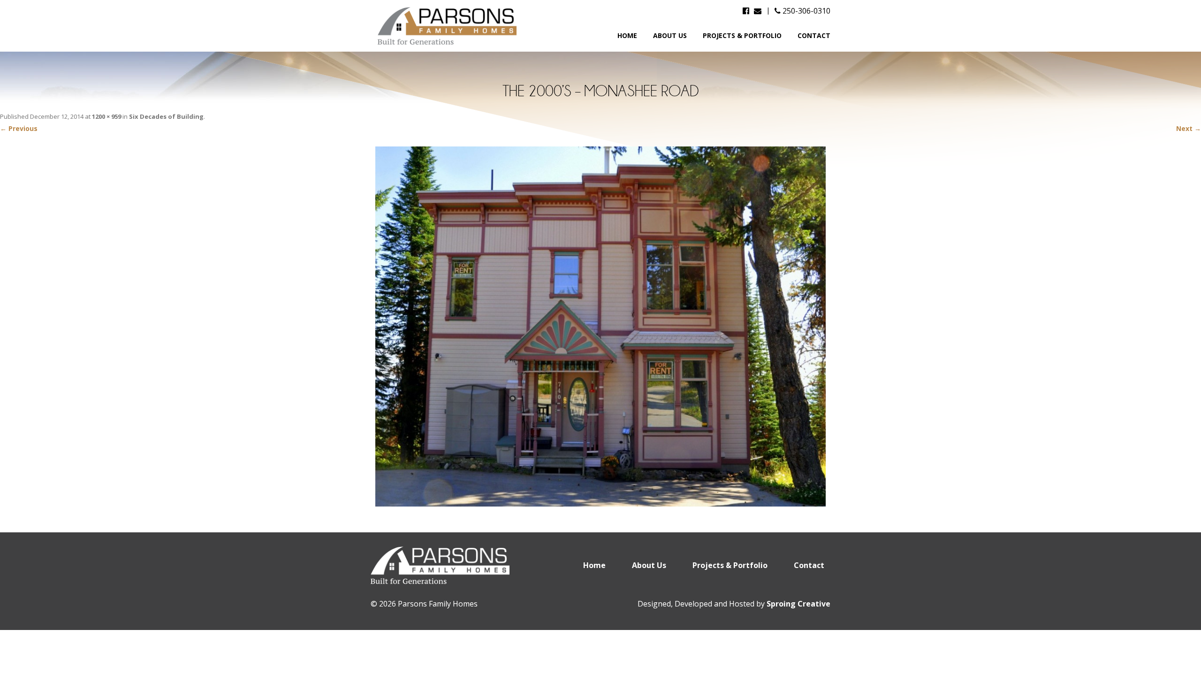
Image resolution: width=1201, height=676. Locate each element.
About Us (670, 35)
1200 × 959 (106, 116)
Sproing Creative (798, 604)
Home (627, 35)
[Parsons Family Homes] (448, 26)
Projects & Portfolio (742, 35)
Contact (814, 35)
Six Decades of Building (166, 116)
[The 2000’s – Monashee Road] (600, 326)
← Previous (19, 128)
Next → (1188, 128)
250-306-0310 (805, 11)
